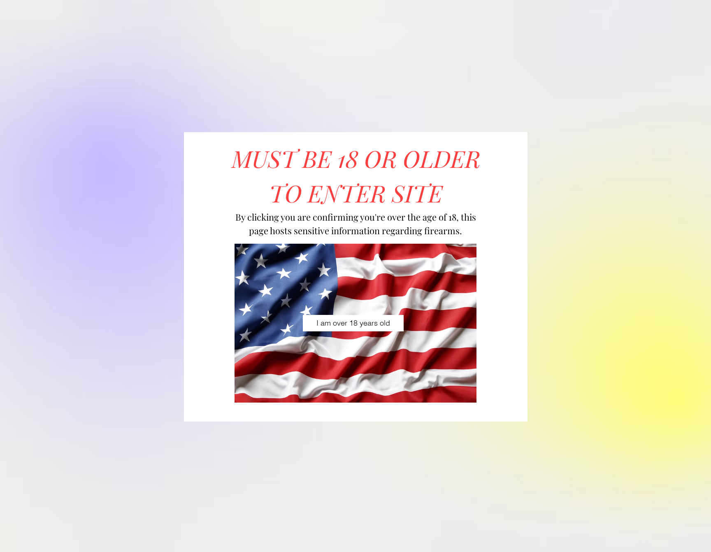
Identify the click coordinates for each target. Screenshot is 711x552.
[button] (353, 323)
